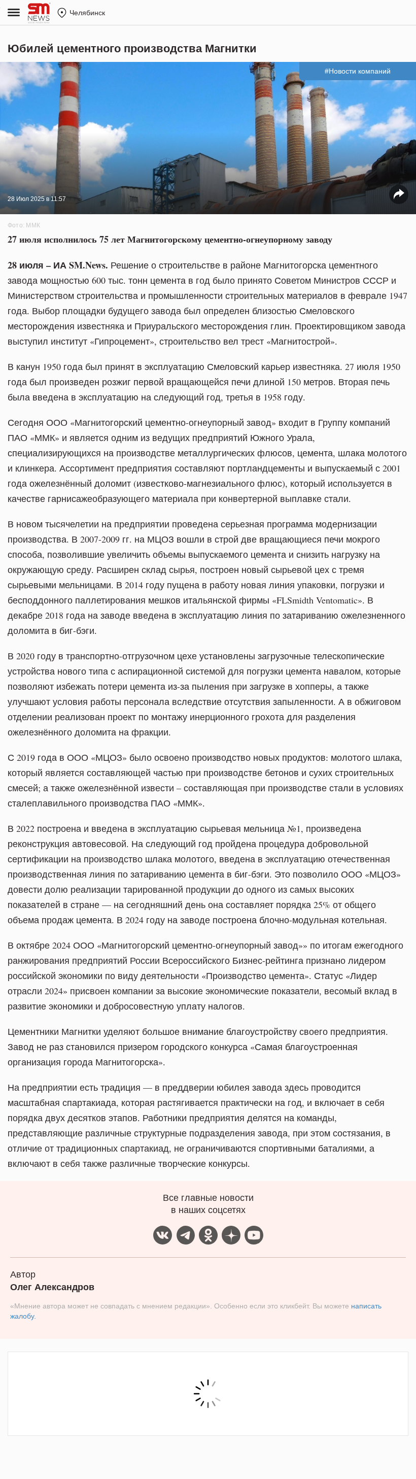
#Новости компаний (358, 71)
